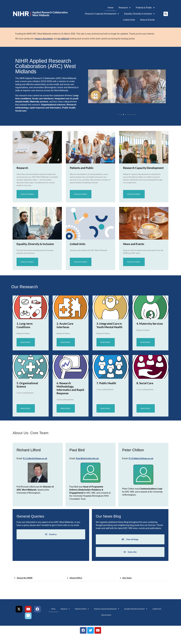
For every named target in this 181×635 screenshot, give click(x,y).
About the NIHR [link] (24, 578)
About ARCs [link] (76, 578)
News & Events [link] (147, 20)
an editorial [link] (63, 39)
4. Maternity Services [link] (149, 323)
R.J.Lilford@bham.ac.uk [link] (35, 458)
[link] (40, 14)
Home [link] (110, 7)
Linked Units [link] (129, 20)
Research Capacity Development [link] (100, 14)
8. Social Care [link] (144, 383)
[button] (166, 14)
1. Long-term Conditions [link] (25, 325)
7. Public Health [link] (106, 383)
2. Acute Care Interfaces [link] (65, 325)
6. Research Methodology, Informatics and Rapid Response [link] (70, 388)
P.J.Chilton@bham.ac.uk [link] (141, 458)
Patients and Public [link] (82, 167)
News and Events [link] (133, 244)
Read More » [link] (26, 342)
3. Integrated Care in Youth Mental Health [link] (109, 325)
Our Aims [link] (127, 578)
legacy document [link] (44, 39)
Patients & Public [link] (144, 7)
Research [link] (123, 7)
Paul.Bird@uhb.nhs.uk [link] (87, 458)
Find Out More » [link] (27, 194)
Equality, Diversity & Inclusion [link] (138, 14)
